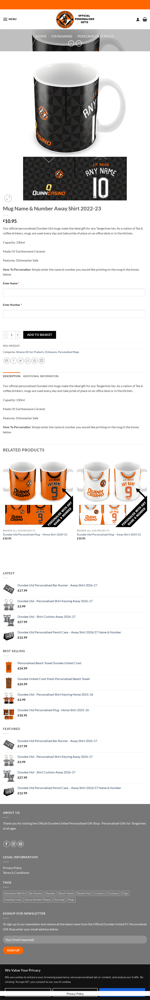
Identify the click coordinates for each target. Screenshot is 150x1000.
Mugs (71, 899)
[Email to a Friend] (27, 360)
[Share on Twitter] (20, 360)
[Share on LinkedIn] (41, 360)
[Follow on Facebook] (6, 844)
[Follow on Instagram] (13, 844)
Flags (125, 893)
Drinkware (62, 36)
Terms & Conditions (16, 872)
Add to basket (39, 334)
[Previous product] (79, 43)
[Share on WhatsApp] (6, 360)
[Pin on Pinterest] (34, 360)
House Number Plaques (38, 899)
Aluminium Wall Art (15, 893)
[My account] (138, 19)
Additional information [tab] (41, 376)
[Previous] (3, 504)
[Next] (147, 504)
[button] (10, 19)
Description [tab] (11, 376)
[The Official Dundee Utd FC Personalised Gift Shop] (75, 19)
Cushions (114, 893)
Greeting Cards (12, 899)
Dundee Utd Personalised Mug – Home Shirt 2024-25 (35, 534)
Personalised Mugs (95, 36)
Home (41, 36)
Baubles (50, 893)
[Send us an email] (20, 844)
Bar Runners (36, 893)
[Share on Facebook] (13, 360)
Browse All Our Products (30, 352)
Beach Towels (66, 893)
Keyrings (60, 899)
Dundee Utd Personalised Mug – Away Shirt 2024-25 (109, 534)
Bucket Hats (84, 893)
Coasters (100, 893)
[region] (75, 982)
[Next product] (71, 43)
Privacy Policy (12, 868)
